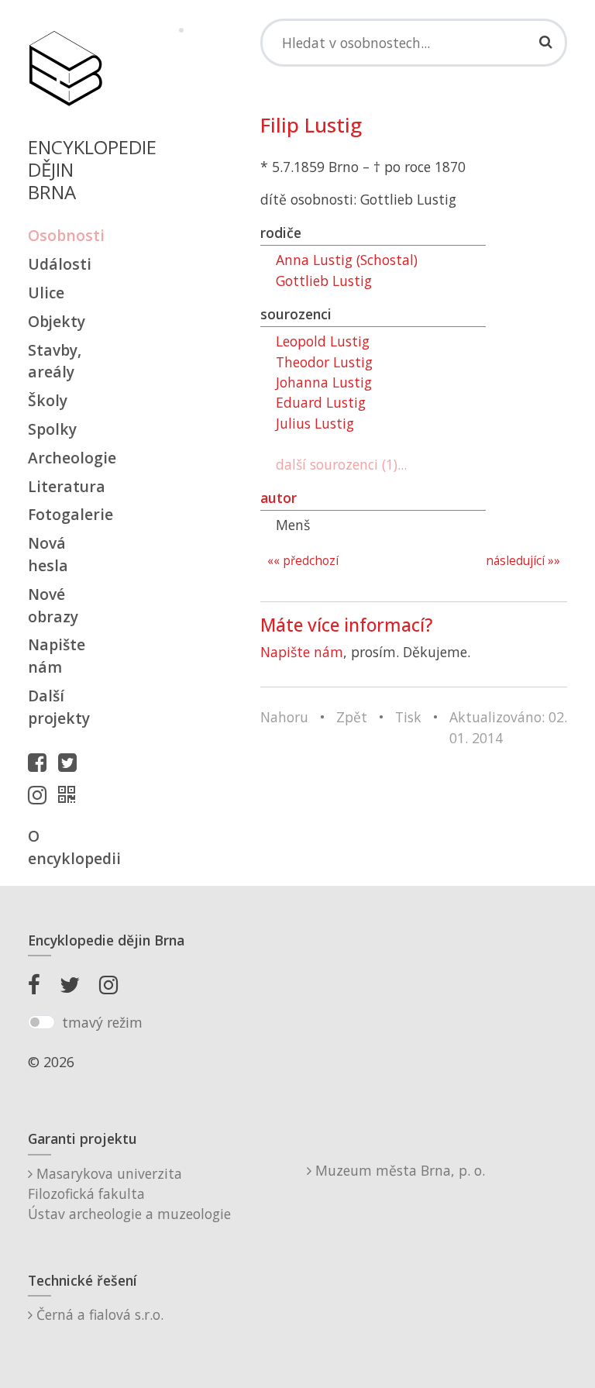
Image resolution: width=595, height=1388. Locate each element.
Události (59, 263)
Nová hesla (48, 554)
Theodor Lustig (324, 362)
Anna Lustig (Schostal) (347, 259)
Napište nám (56, 655)
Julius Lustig (315, 423)
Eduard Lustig (321, 402)
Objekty (56, 321)
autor (278, 497)
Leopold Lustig (323, 341)
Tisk (408, 717)
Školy (47, 400)
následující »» (523, 561)
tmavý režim (102, 1022)
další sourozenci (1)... (341, 464)
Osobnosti (65, 235)
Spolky (52, 428)
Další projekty (59, 706)
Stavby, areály (54, 361)
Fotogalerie (65, 514)
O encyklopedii (65, 847)
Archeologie (65, 457)
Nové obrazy (53, 605)
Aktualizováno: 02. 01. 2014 (508, 727)
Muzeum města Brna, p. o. (398, 1170)
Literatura (65, 486)
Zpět (351, 717)
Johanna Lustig (324, 382)
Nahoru (284, 717)
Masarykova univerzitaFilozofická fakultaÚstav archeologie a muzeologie (129, 1194)
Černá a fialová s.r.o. (98, 1314)
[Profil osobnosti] (70, 794)
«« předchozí (303, 561)
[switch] (41, 1022)
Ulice (46, 292)
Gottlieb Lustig (324, 280)
